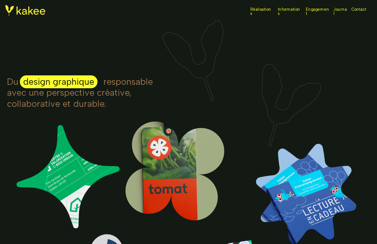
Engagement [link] (317, 11)
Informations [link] (289, 11)
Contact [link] (358, 9)
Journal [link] (340, 11)
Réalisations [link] (260, 11)
